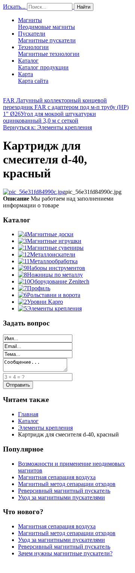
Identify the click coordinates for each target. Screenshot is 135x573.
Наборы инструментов (56, 268)
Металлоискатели (52, 254)
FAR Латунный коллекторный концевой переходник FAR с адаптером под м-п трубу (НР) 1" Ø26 (66, 107)
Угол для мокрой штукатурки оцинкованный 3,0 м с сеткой (49, 117)
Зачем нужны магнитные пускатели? (65, 553)
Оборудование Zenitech (59, 281)
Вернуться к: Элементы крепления (47, 127)
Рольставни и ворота (53, 295)
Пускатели (47, 37)
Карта (33, 77)
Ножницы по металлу (55, 275)
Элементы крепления (54, 308)
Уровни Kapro (45, 301)
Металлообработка (54, 261)
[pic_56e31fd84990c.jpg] (34, 192)
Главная (28, 414)
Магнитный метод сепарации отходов (67, 484)
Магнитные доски (50, 234)
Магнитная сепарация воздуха (57, 477)
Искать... (14, 6)
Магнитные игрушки (54, 241)
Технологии (49, 50)
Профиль (38, 288)
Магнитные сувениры (55, 247)
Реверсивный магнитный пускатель (64, 491)
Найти (83, 7)
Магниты (46, 23)
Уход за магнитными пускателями (61, 497)
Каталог (43, 63)
